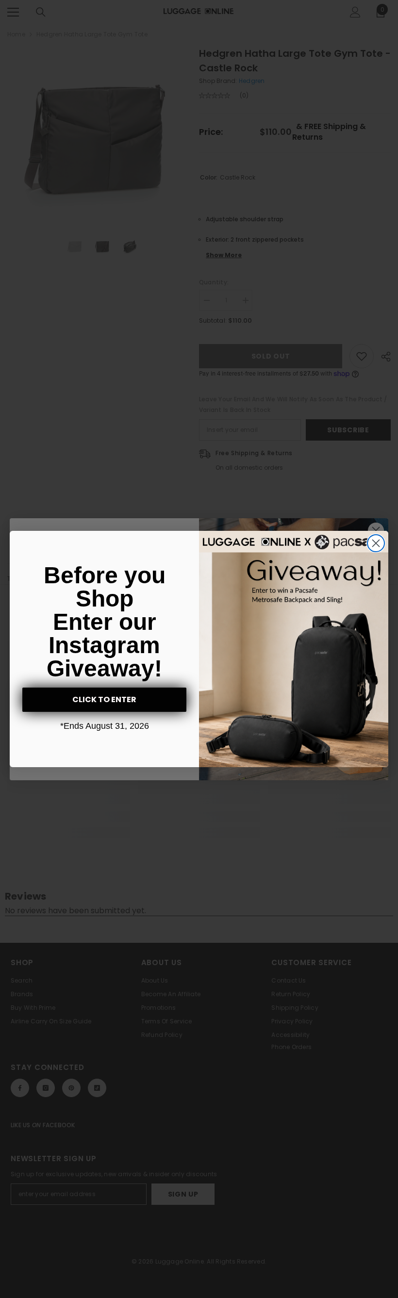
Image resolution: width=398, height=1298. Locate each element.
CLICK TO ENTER (104, 699)
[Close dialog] (375, 543)
